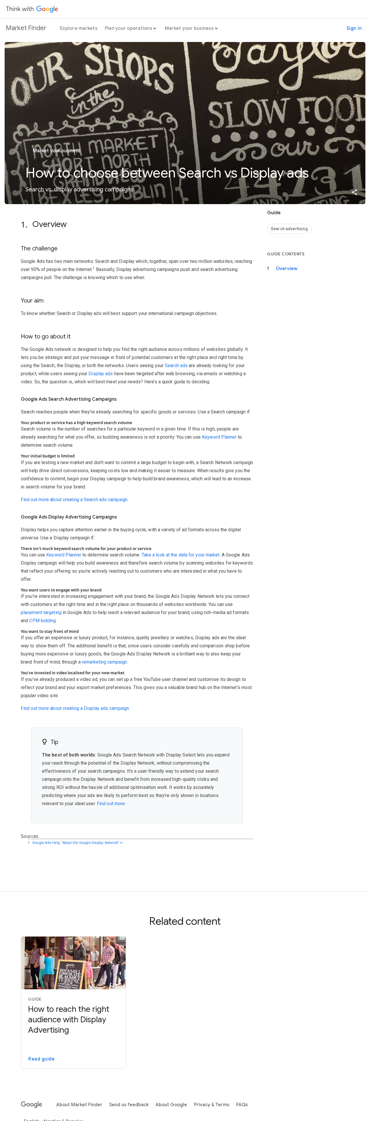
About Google (171, 1105)
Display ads (100, 373)
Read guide (41, 1059)
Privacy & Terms (211, 1105)
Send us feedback (129, 1105)
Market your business (189, 28)
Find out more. (111, 803)
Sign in (354, 28)
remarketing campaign (104, 662)
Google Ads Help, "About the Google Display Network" (75, 843)
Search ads (176, 365)
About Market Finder (79, 1105)
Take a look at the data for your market (181, 555)
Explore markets (78, 28)
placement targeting (41, 612)
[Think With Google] (32, 9)
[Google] (31, 1104)
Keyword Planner (219, 437)
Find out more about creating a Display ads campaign (75, 708)
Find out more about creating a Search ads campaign (74, 499)
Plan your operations (128, 28)
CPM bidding (42, 620)
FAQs (242, 1105)
